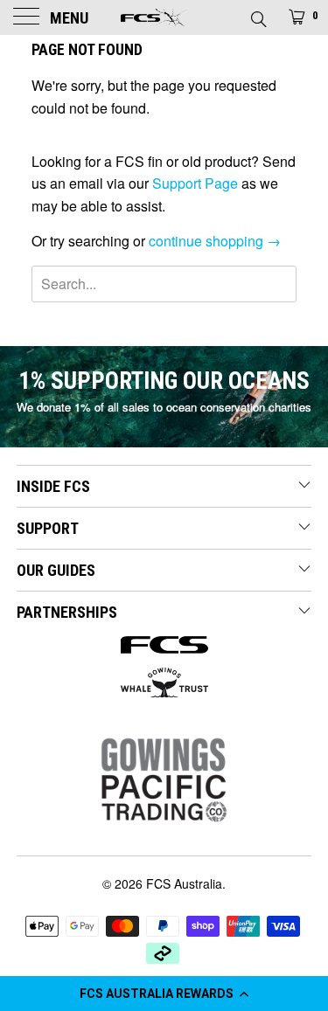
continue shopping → (215, 241)
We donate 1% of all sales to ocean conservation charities (164, 406)
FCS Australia (184, 883)
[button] (164, 993)
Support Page (195, 183)
